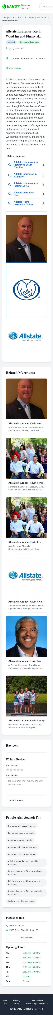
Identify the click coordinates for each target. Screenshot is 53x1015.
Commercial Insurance (35, 17)
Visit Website (15, 68)
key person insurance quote (21, 833)
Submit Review (16, 800)
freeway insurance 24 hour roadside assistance (25, 892)
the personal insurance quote (21, 826)
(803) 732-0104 (16, 48)
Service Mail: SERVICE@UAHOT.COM (37, 1002)
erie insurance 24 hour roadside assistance (23, 862)
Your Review (12, 775)
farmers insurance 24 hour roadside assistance (25, 872)
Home (18, 17)
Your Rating (11, 765)
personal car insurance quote (21, 854)
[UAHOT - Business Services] (11, 6)
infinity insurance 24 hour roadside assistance (24, 882)
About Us (5, 1002)
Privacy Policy (16, 1002)
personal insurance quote (20, 840)
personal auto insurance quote (22, 847)
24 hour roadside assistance (21, 901)
